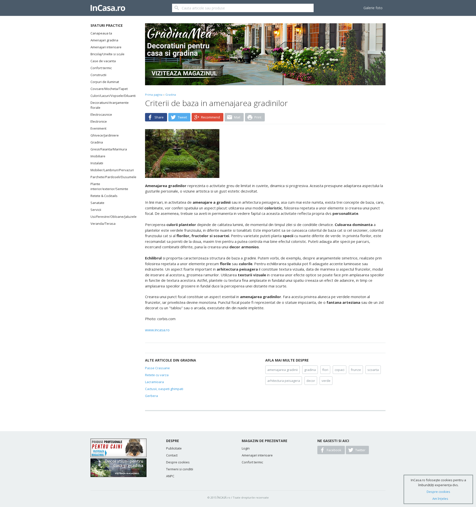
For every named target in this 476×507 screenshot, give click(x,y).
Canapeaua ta (101, 33)
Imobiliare (97, 156)
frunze (356, 369)
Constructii (98, 75)
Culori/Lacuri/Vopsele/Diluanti (111, 95)
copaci (339, 369)
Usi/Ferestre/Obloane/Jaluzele (111, 216)
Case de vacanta (103, 61)
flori (325, 369)
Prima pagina (153, 94)
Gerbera (151, 396)
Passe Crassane (157, 368)
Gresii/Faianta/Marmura (108, 149)
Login (246, 448)
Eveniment (98, 128)
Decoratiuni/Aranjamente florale (109, 105)
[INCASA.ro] (107, 8)
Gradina (96, 142)
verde (326, 380)
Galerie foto (373, 7)
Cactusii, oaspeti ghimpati (164, 389)
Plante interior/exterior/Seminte (109, 186)
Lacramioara (154, 382)
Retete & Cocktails (104, 196)
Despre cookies (178, 462)
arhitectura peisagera (283, 380)
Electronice (98, 121)
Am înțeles (440, 498)
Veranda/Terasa (103, 223)
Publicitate (174, 448)
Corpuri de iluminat (104, 82)
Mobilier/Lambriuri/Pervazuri (111, 170)
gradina (310, 369)
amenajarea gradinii (282, 369)
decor (310, 380)
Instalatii (96, 163)
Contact (172, 455)
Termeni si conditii (179, 469)
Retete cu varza (157, 375)
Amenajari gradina (104, 40)
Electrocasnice (101, 114)
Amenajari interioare (105, 47)
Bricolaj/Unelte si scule (107, 54)
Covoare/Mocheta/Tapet (109, 88)
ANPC (170, 476)
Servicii (95, 209)
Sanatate (97, 202)
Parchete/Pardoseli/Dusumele (111, 177)
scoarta (373, 369)
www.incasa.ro (157, 329)
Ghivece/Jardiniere (104, 135)
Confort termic (101, 68)
